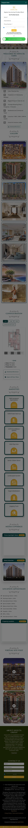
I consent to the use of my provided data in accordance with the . (14, 27)
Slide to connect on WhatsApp (15, 39)
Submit (14, 30)
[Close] (26, 3)
